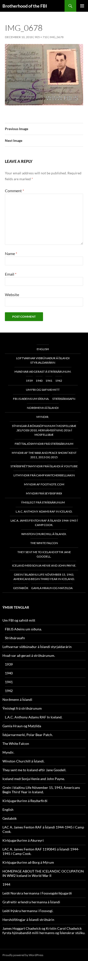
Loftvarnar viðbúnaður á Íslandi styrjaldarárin (43, 360)
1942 (58, 380)
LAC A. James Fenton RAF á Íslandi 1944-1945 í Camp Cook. (44, 523)
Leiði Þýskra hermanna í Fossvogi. (27, 911)
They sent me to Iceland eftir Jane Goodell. (44, 554)
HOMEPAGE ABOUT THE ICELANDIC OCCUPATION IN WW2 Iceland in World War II (43, 873)
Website (12, 294)
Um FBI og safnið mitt (43, 389)
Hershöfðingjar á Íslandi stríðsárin (28, 919)
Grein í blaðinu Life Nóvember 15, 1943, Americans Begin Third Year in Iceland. (44, 577)
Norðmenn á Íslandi (43, 408)
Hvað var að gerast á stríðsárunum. (42, 371)
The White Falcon (44, 543)
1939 (29, 380)
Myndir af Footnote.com (44, 484)
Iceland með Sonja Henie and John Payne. (44, 565)
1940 (39, 380)
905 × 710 (41, 37)
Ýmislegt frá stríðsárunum (43, 502)
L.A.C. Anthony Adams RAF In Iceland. (44, 511)
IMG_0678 (57, 37)
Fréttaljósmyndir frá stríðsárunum (44, 444)
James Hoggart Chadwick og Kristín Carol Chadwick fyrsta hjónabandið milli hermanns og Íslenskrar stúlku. (43, 930)
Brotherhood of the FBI (24, 6)
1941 (48, 380)
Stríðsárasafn (63, 399)
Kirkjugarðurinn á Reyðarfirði (24, 801)
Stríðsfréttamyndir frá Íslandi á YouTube (44, 466)
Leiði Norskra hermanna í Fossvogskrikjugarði (37, 893)
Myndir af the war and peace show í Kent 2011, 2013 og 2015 (44, 455)
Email (10, 274)
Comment (14, 190)
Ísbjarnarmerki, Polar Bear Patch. (27, 735)
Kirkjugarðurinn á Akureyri (23, 840)
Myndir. (42, 417)
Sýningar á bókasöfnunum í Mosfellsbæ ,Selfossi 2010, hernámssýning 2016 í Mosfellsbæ (44, 430)
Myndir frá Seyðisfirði (44, 493)
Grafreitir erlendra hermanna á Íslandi (31, 902)
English (43, 349)
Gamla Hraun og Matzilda (52, 588)
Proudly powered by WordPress (22, 955)
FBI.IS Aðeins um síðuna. (31, 399)
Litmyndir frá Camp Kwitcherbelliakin (44, 475)
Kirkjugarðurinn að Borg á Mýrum (28, 862)
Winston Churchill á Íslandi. (44, 534)
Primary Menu (82, 6)
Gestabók (20, 588)
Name (11, 253)
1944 (6, 884)
